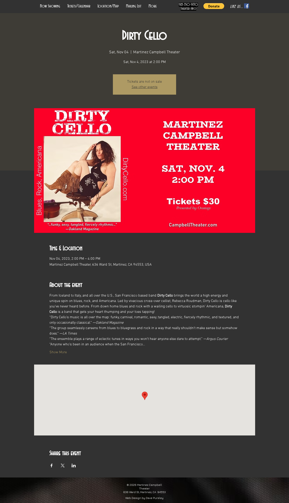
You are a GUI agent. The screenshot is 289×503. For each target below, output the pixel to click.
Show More (58, 352)
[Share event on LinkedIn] (74, 465)
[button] (213, 6)
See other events (145, 87)
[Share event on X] (63, 465)
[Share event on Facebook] (51, 465)
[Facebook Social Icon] (246, 5)
